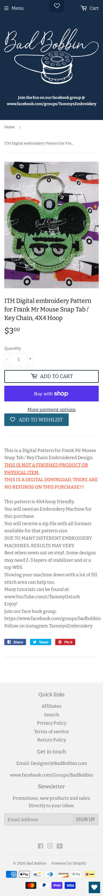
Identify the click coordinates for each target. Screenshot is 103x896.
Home (9, 127)
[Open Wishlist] (94, 887)
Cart (94, 8)
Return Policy (51, 740)
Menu (17, 8)
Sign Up (85, 819)
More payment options (51, 409)
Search (51, 714)
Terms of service (51, 731)
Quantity (12, 348)
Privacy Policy (51, 723)
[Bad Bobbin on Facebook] (40, 846)
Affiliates (51, 706)
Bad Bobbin (36, 863)
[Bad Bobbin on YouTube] (60, 846)
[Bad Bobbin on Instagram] (50, 846)
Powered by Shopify (69, 863)
